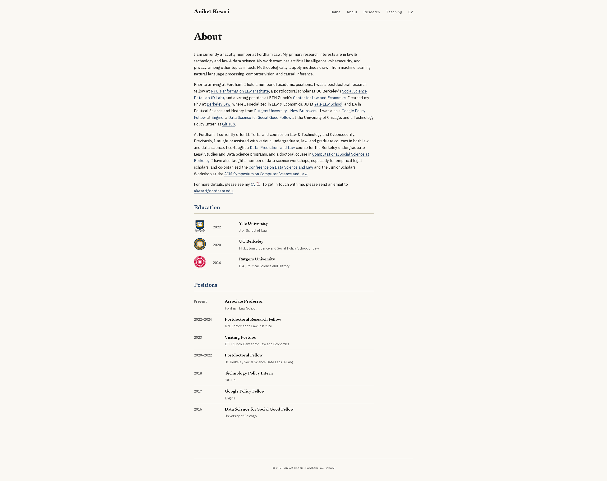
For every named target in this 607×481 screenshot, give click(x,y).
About (352, 11)
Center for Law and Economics (319, 97)
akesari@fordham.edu (213, 190)
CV (410, 11)
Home (336, 11)
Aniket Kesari (211, 12)
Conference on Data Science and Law (281, 167)
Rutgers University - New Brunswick (286, 110)
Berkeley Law (218, 104)
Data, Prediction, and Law (272, 147)
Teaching (394, 11)
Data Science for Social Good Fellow (259, 117)
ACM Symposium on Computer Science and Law (266, 173)
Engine (217, 117)
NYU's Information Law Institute (240, 90)
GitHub (228, 123)
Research (371, 11)
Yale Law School (328, 104)
